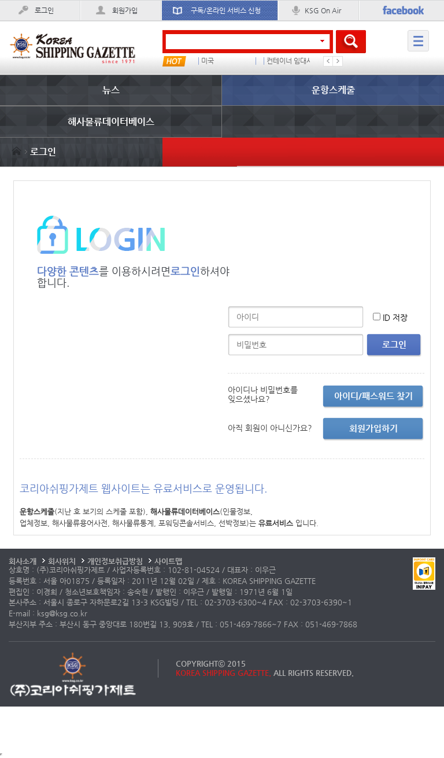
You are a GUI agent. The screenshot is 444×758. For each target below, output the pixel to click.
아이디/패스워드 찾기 (373, 396)
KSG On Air (323, 10)
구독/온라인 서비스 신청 (226, 10)
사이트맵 (168, 561)
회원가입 (125, 10)
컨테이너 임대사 (290, 61)
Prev (328, 61)
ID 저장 (395, 317)
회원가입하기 (373, 428)
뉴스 (111, 89)
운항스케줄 (333, 89)
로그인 (44, 10)
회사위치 (62, 561)
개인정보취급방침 (115, 561)
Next (337, 61)
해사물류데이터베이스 (111, 121)
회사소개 (22, 561)
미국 (207, 61)
